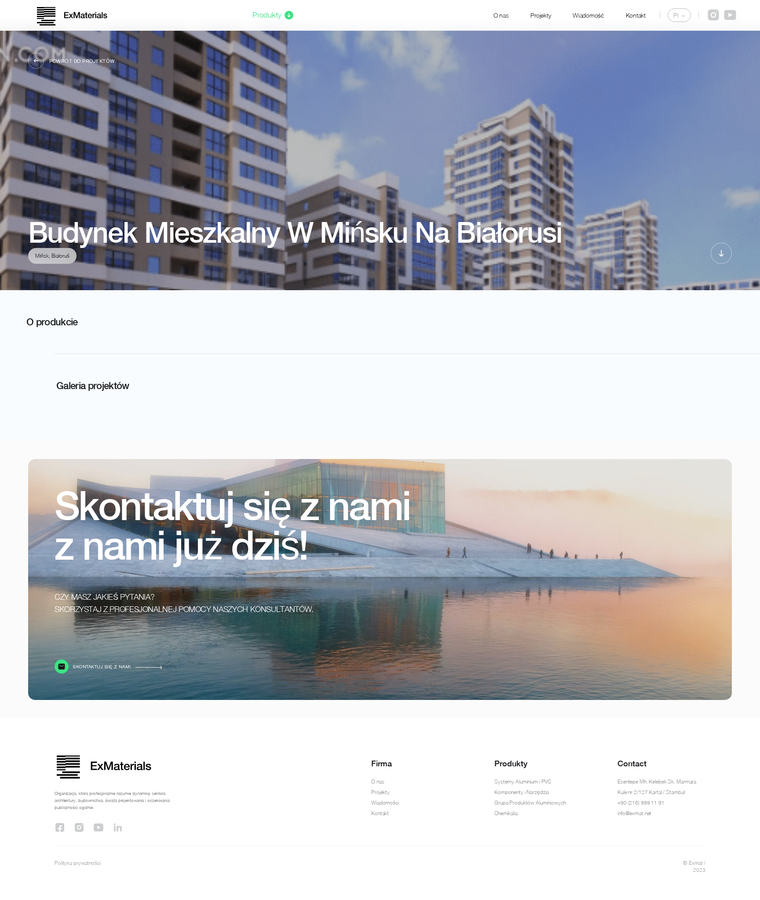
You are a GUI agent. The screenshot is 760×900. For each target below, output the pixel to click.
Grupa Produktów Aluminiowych (530, 802)
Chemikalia (506, 813)
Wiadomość (588, 15)
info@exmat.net (634, 813)
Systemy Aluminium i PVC (522, 781)
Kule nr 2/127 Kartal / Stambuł (651, 792)
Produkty (266, 15)
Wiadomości (385, 802)
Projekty (540, 15)
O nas (501, 15)
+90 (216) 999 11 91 (641, 802)
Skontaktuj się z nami (102, 667)
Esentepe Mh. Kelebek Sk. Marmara (657, 781)
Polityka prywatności (78, 863)
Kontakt (636, 15)
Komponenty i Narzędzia (521, 792)
